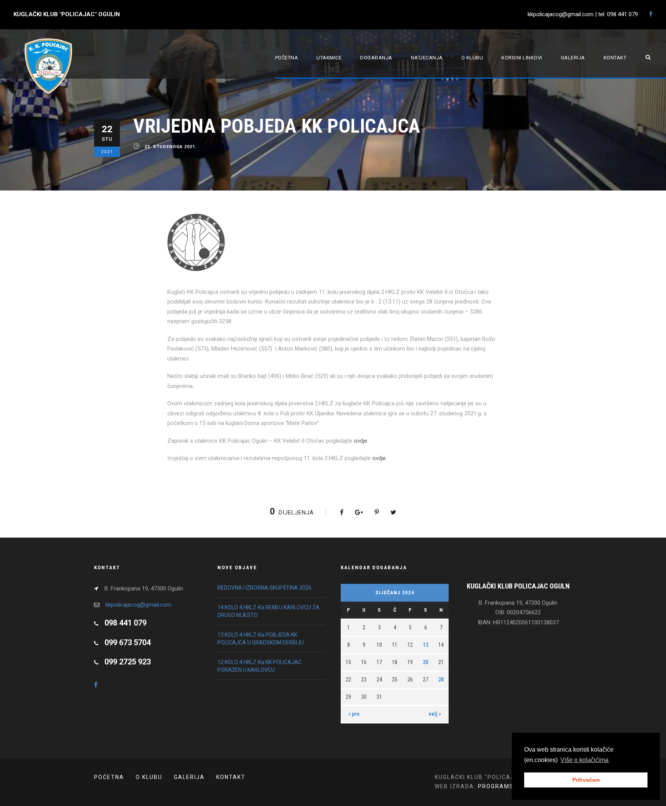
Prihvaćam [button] (586, 780)
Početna (286, 58)
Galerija (573, 58)
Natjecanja (427, 58)
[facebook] (651, 14)
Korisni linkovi (521, 58)
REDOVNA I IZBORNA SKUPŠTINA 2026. (265, 588)
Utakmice (328, 58)
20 (425, 662)
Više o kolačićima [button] (584, 760)
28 (441, 679)
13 (425, 645)
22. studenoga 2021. (171, 147)
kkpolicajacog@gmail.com (139, 604)
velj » (435, 714)
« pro (354, 714)
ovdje (360, 440)
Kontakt (615, 58)
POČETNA (109, 777)
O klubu (472, 58)
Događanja (376, 58)
